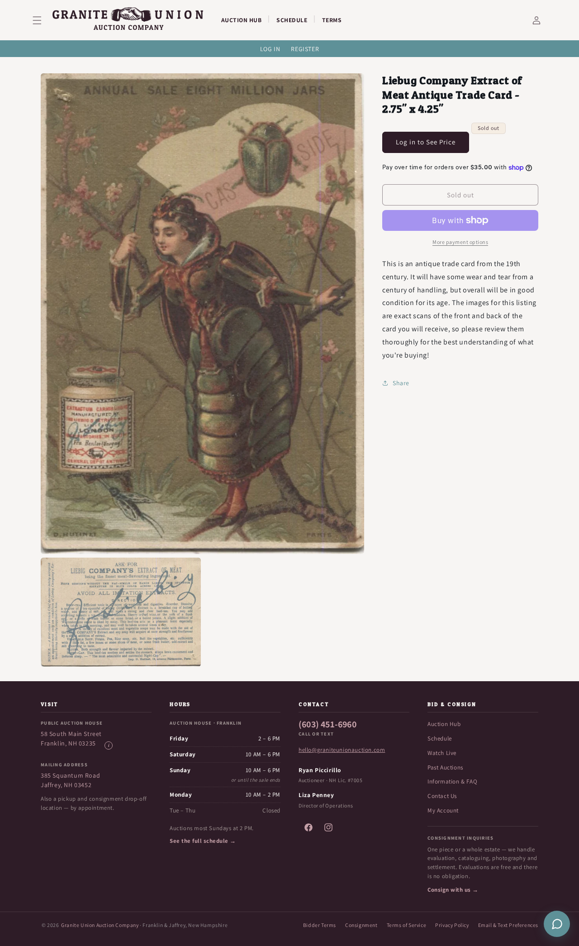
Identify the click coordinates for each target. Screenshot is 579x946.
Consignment (361, 925)
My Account (443, 810)
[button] (42, 20)
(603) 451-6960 (327, 724)
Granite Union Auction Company (99, 925)
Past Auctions (445, 767)
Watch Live (441, 753)
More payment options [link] (460, 242)
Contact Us (442, 796)
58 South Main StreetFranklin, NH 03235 (71, 738)
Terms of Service (407, 925)
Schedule (439, 738)
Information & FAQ (452, 781)
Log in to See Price (426, 142)
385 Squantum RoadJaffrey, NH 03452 (70, 780)
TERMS (332, 20)
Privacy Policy (452, 925)
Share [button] (401, 383)
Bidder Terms (319, 925)
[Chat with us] (557, 924)
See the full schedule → (203, 841)
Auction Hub (444, 724)
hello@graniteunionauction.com (342, 750)
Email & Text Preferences (508, 925)
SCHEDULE (291, 20)
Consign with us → (453, 889)
